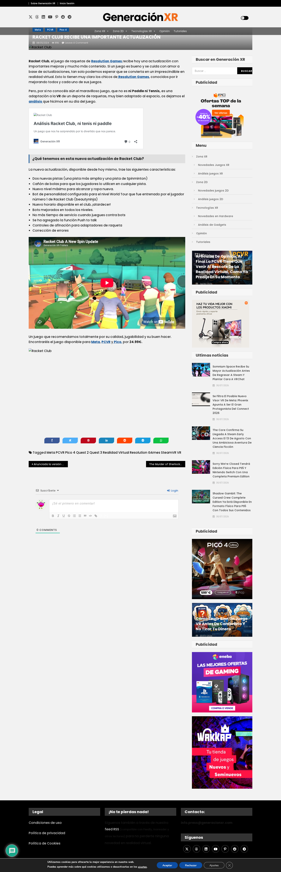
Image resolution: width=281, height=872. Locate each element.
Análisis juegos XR (210, 173)
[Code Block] (90, 515)
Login (174, 490)
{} (100, 515)
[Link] (95, 515)
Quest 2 (82, 452)
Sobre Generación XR (43, 3)
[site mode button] (245, 18)
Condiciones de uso (45, 822)
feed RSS (112, 829)
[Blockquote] (85, 515)
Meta (38, 29)
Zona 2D (202, 182)
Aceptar (167, 865)
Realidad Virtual (116, 452)
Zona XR (201, 156)
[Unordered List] (79, 515)
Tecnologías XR (207, 208)
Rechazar (191, 865)
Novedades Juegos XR (213, 165)
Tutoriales (203, 242)
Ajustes (214, 865)
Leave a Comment (76, 43)
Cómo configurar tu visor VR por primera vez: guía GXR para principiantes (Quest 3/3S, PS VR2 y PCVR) (221, 619)
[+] (106, 515)
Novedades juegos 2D (213, 190)
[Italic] (58, 515)
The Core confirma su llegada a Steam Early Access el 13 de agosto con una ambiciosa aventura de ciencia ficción (232, 438)
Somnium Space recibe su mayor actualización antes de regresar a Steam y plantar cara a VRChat (231, 373)
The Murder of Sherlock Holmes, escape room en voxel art (167, 464)
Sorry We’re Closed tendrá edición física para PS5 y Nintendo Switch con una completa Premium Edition (231, 470)
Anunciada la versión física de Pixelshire (51, 464)
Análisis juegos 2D (210, 199)
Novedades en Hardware (215, 216)
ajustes (142, 867)
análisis (36, 101)
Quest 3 (95, 452)
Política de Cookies (44, 843)
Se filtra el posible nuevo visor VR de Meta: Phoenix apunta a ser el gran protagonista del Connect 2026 (231, 404)
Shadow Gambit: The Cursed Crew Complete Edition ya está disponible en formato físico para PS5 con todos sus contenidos (232, 502)
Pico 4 (63, 29)
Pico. (117, 342)
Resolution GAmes (145, 452)
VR (179, 452)
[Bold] (53, 515)
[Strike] (69, 515)
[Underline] (63, 515)
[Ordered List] (74, 515)
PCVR (50, 29)
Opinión (201, 233)
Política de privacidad (47, 833)
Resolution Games (107, 61)
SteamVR (168, 452)
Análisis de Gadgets (212, 225)
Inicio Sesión (67, 3)
